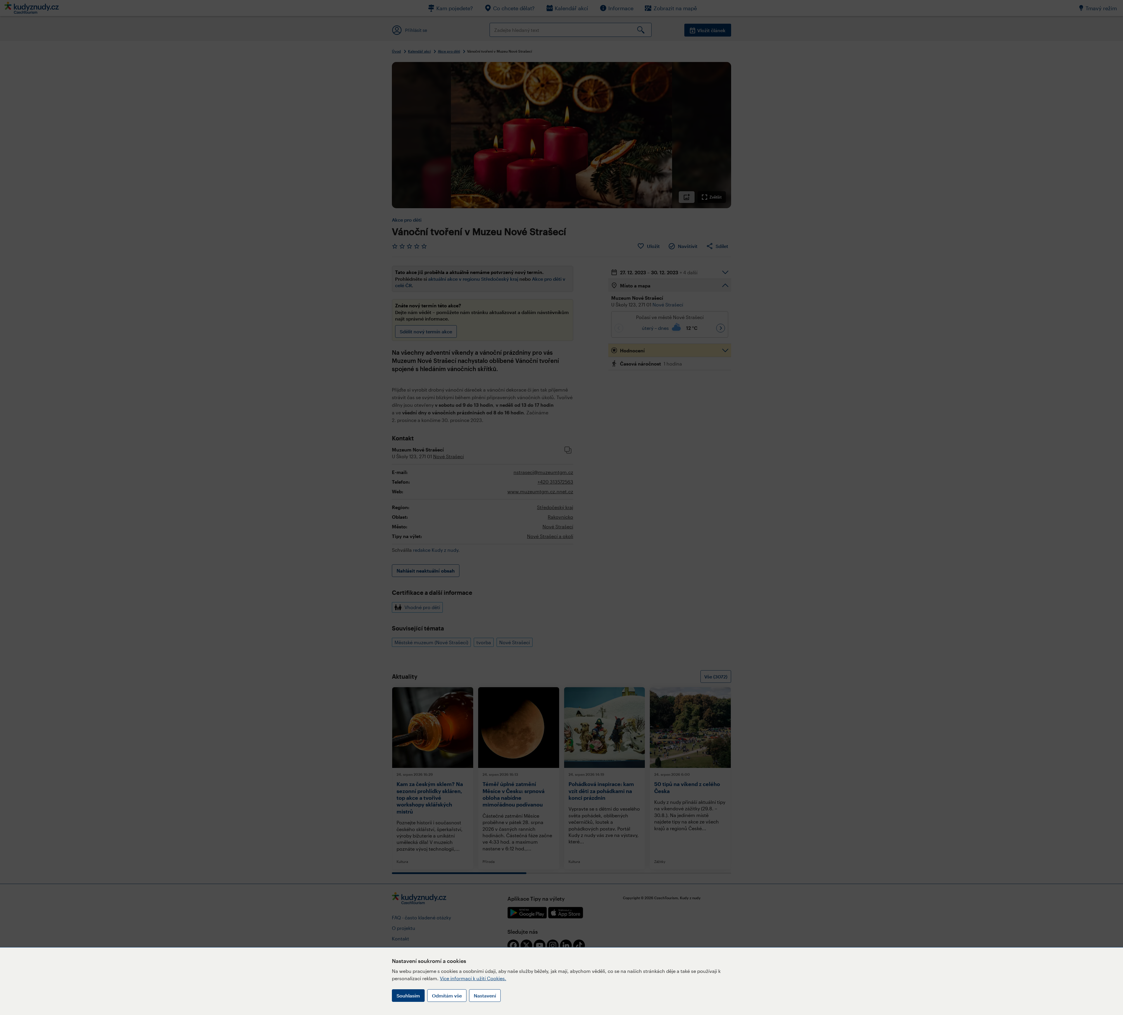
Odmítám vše (447, 995)
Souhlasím (408, 995)
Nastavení (485, 995)
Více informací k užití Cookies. (473, 978)
